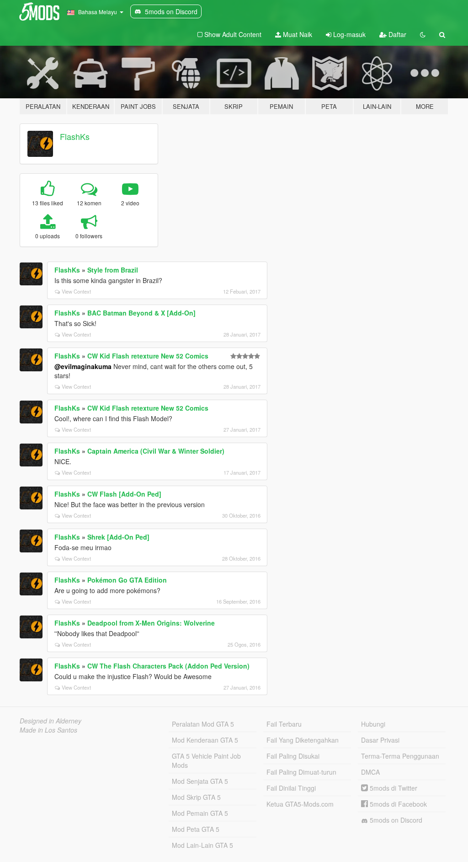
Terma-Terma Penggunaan (400, 755)
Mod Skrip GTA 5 (196, 797)
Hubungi (373, 723)
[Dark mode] (422, 34)
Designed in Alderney (50, 720)
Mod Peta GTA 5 (195, 829)
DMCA (370, 771)
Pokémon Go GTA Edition (127, 579)
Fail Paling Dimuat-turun (301, 771)
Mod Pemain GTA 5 (200, 813)
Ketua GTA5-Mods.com (300, 803)
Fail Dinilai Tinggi (291, 787)
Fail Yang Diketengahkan (302, 739)
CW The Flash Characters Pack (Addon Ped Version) (168, 665)
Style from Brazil (112, 269)
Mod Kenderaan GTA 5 (205, 739)
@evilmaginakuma (83, 366)
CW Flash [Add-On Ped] (124, 493)
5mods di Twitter (392, 787)
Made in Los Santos (48, 729)
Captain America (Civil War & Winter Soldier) (155, 450)
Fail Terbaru (284, 723)
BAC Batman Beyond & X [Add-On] (141, 312)
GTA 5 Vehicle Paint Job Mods (206, 760)
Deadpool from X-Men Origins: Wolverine (151, 622)
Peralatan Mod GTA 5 (203, 723)
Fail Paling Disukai (292, 755)
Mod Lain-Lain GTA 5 (202, 845)
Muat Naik (296, 34)
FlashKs (75, 136)
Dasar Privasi (380, 739)
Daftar (396, 34)
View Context (76, 291)
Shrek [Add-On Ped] (118, 536)
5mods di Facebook (397, 803)
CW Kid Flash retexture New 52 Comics (147, 355)
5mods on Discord (395, 820)
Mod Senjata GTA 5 (200, 781)
